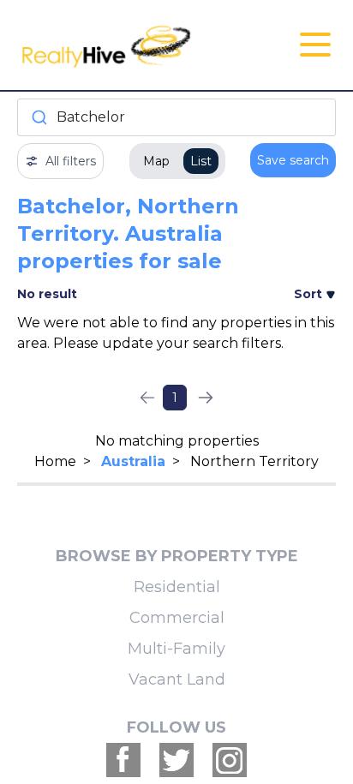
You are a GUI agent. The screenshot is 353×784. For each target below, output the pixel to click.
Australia (133, 461)
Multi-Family (176, 648)
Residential (177, 587)
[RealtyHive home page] (123, 45)
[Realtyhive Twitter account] (176, 760)
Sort (310, 294)
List (201, 161)
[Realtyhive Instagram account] (229, 760)
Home (55, 461)
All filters (70, 161)
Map (156, 161)
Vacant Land (177, 679)
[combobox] (176, 117)
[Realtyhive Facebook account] (123, 760)
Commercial (176, 617)
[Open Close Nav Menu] (315, 44)
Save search (293, 160)
